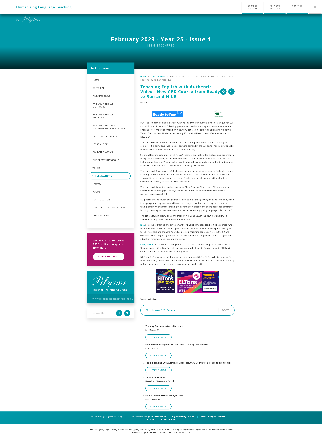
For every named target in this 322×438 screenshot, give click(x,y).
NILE (142, 224)
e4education (159, 416)
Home (143, 76)
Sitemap (151, 419)
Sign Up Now (109, 256)
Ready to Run (147, 244)
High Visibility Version (183, 416)
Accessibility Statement (213, 416)
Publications (158, 76)
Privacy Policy (168, 419)
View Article (159, 337)
